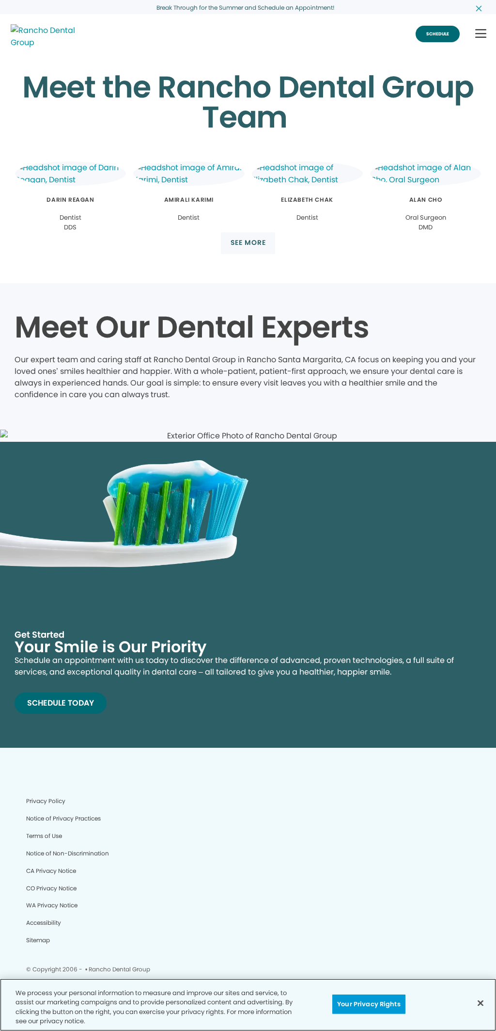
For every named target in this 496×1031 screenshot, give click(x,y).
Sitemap (38, 940)
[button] (480, 34)
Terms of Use (44, 836)
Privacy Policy (45, 801)
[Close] (480, 1003)
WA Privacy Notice (52, 905)
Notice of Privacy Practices (63, 818)
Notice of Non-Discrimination (67, 853)
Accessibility (43, 922)
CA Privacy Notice (51, 871)
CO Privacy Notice (51, 888)
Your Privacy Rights (368, 1004)
